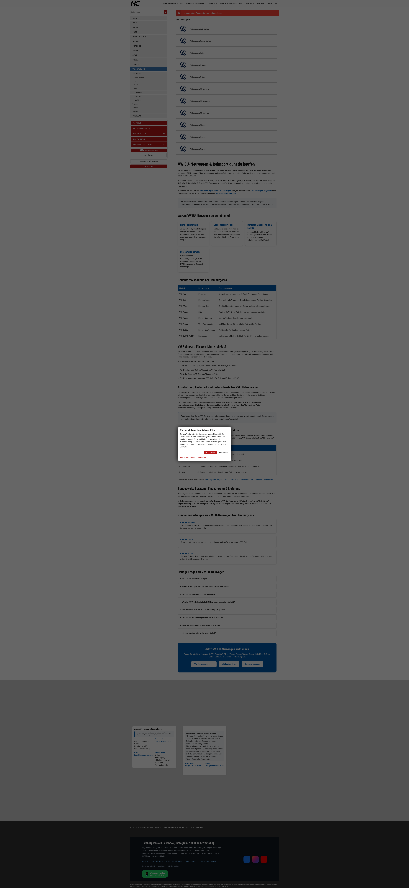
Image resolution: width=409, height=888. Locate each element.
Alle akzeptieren (210, 452)
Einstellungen (223, 452)
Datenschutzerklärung (188, 458)
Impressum (202, 458)
